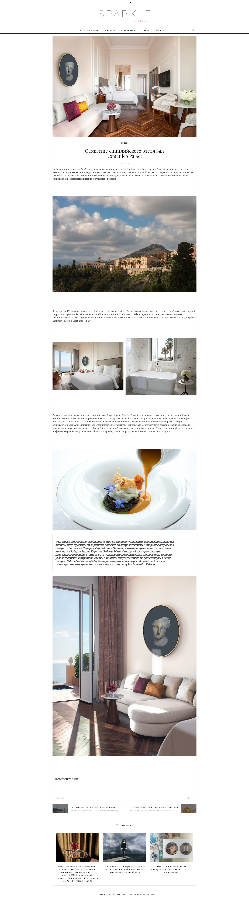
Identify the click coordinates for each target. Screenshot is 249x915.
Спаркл (160, 30)
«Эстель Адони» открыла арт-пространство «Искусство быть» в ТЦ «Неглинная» (171, 869)
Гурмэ (146, 30)
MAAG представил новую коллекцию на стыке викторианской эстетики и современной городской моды (125, 869)
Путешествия (128, 30)
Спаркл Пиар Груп (117, 894)
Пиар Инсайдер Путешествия (141, 894)
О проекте (101, 894)
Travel (124, 142)
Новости (110, 30)
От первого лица (89, 30)
